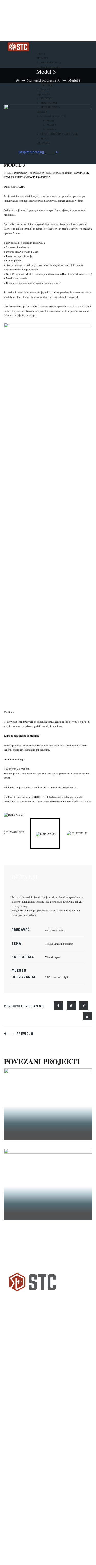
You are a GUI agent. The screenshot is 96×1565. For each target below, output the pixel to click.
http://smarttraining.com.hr (25, 1504)
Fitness (18, 1367)
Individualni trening (50, 62)
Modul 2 (29, 1216)
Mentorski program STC (24, 1006)
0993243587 (10, 801)
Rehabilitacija (25, 1379)
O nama (41, 53)
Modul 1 (29, 1136)
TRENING (42, 58)
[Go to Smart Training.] (17, 80)
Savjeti (17, 1390)
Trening (18, 1402)
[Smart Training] (18, 46)
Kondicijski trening (50, 67)
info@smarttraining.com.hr (25, 1497)
